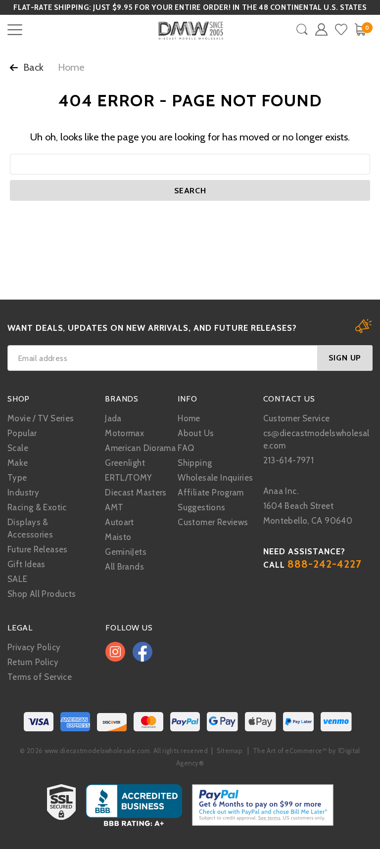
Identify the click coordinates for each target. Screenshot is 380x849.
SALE (17, 579)
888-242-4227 (324, 564)
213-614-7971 (288, 460)
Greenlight (125, 463)
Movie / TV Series (40, 418)
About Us (196, 433)
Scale (17, 448)
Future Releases (37, 549)
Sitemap (229, 751)
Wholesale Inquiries (215, 478)
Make (17, 463)
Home (189, 418)
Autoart (119, 522)
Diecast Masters (136, 492)
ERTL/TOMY (128, 478)
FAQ (186, 448)
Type (17, 478)
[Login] (321, 29)
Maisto (118, 537)
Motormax (124, 433)
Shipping (195, 463)
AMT (114, 507)
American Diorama (140, 448)
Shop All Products (41, 594)
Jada (113, 418)
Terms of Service (39, 677)
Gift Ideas (26, 564)
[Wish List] (341, 29)
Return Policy (32, 662)
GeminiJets (125, 552)
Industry (23, 492)
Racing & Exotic (37, 507)
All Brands (124, 567)
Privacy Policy (33, 647)
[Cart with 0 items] (360, 29)
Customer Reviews (213, 522)
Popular (22, 433)
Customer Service (296, 418)
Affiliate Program (210, 492)
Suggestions (201, 507)
